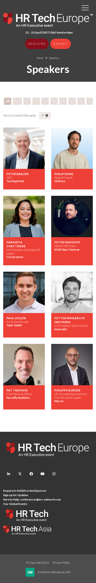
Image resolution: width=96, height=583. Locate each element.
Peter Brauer (17, 174)
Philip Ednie (63, 174)
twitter (20, 474)
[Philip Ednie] (72, 148)
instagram (53, 474)
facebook (31, 474)
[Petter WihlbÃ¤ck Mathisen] (72, 292)
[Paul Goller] (24, 292)
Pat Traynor (17, 390)
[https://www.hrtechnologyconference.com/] (27, 523)
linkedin (8, 474)
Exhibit (60, 44)
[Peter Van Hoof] (72, 216)
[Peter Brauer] (24, 148)
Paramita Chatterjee (16, 244)
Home (40, 57)
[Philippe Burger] (72, 364)
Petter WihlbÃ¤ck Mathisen (69, 320)
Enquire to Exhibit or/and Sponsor (25, 490)
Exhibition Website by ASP (54, 572)
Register (37, 44)
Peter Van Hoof (67, 242)
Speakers (54, 57)
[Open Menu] (85, 7)
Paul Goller (16, 318)
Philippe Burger (67, 390)
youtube (42, 474)
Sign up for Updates (15, 495)
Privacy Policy (61, 562)
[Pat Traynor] (24, 364)
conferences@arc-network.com (40, 499)
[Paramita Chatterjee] (24, 216)
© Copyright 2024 (37, 562)
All (8, 101)
